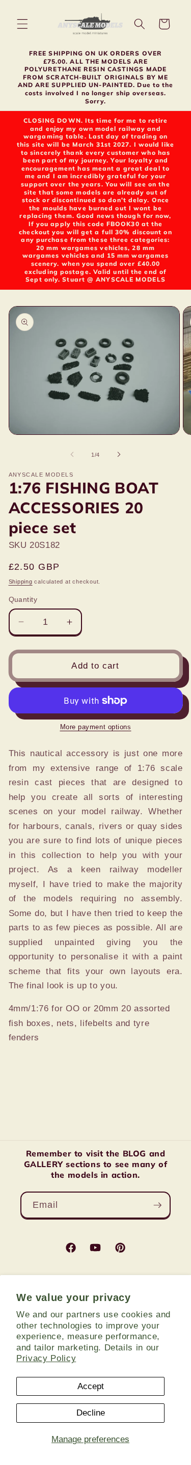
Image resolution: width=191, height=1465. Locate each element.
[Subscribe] (157, 1205)
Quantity (23, 599)
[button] (22, 24)
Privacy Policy (46, 1358)
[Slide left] (72, 455)
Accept (90, 1386)
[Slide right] (119, 455)
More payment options (95, 727)
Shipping (21, 581)
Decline (90, 1412)
